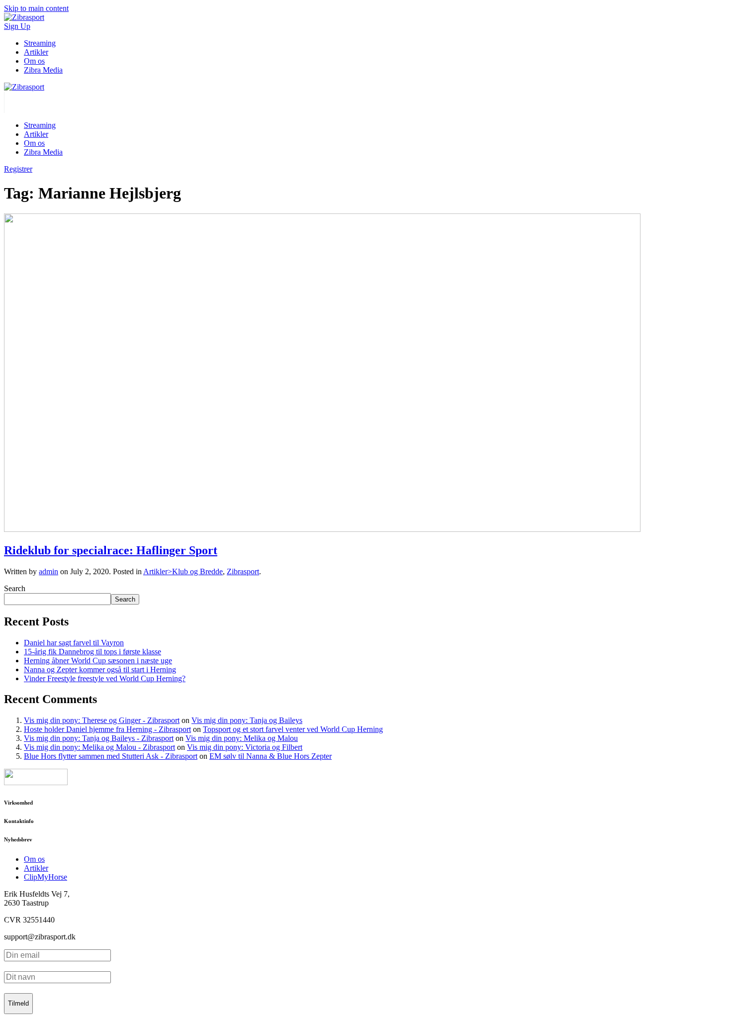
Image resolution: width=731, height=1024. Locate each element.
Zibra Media (43, 70)
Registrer (18, 169)
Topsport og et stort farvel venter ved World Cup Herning (293, 729)
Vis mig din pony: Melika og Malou (241, 738)
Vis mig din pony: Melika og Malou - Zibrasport (99, 747)
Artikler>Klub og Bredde (183, 571)
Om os (34, 61)
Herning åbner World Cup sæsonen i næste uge (98, 660)
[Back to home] (24, 87)
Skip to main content (36, 8)
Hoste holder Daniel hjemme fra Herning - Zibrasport (107, 729)
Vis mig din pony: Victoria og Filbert (244, 747)
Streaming (40, 43)
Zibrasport (243, 571)
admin (48, 571)
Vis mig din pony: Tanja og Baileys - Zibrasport (99, 738)
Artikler (36, 52)
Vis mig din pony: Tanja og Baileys (246, 720)
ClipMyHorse (45, 877)
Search (14, 588)
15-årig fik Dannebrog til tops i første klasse (92, 651)
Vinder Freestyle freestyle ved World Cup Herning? (104, 678)
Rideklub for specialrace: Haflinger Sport (110, 550)
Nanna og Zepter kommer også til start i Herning (100, 669)
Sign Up (17, 26)
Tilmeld (18, 1003)
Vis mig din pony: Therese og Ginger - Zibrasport (102, 720)
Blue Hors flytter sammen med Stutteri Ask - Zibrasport (110, 756)
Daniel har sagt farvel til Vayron (74, 642)
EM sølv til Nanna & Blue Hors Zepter (270, 756)
